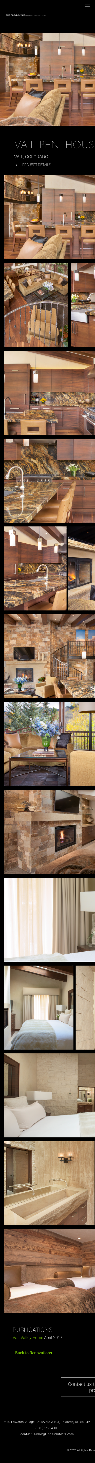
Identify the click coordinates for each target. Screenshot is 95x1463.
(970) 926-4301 (47, 1428)
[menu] (87, 6)
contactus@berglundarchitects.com (47, 1434)
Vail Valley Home (28, 1337)
